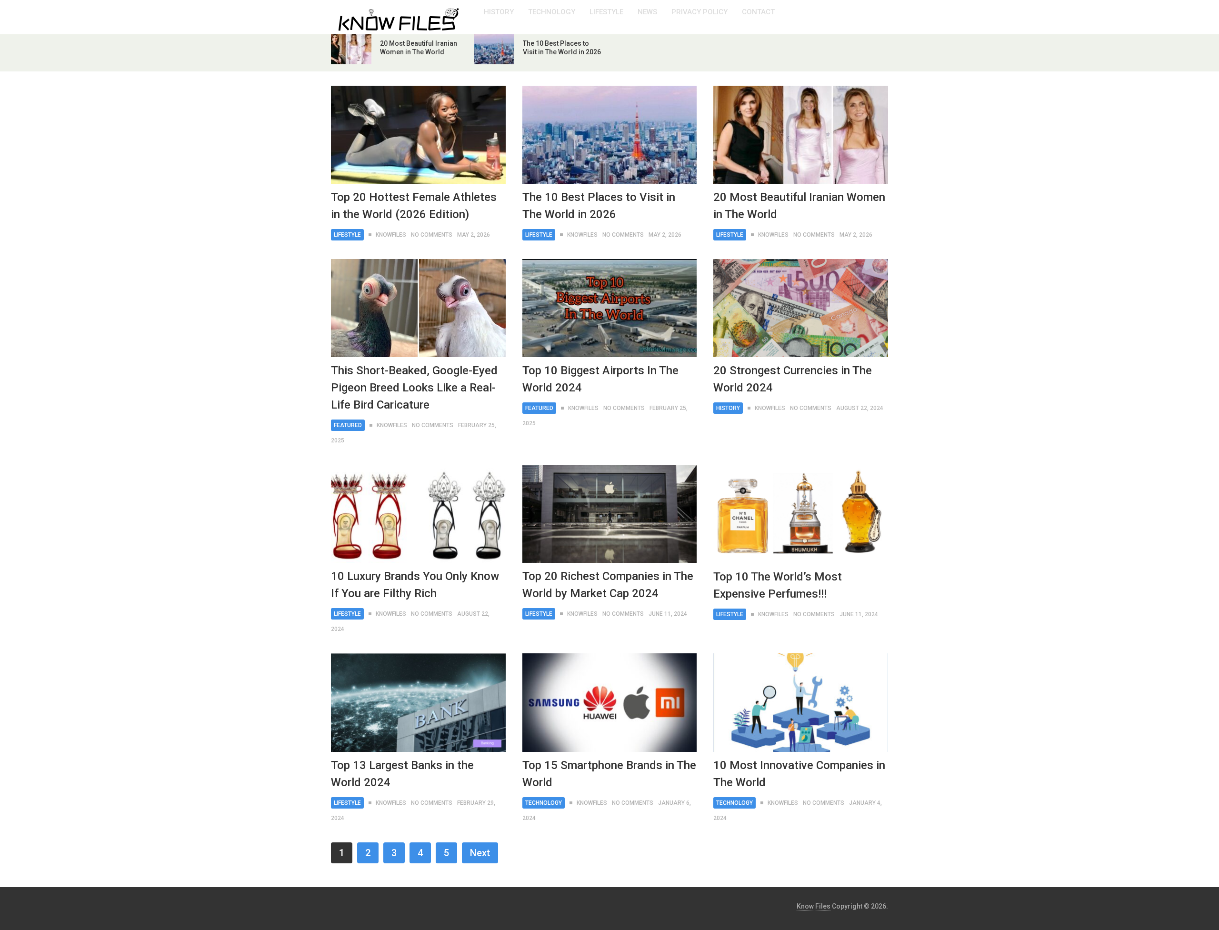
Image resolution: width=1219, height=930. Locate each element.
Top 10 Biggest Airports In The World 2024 (600, 379)
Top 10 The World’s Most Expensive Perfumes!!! (777, 585)
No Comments (431, 234)
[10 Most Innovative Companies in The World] (800, 702)
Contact (758, 12)
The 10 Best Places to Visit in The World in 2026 (598, 205)
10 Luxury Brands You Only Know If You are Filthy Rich (415, 585)
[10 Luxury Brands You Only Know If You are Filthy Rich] (418, 514)
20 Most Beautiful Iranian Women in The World (799, 205)
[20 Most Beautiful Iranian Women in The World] (800, 135)
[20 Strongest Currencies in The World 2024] (800, 308)
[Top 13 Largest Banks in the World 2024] (418, 702)
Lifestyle (606, 12)
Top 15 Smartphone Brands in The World (609, 774)
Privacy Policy (699, 12)
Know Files (813, 906)
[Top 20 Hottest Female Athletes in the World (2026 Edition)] (418, 135)
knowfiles (391, 234)
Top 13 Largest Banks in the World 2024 (402, 774)
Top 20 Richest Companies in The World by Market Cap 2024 (607, 585)
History (499, 12)
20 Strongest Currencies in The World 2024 (792, 379)
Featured (348, 425)
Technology (551, 12)
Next (480, 853)
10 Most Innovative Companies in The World (799, 774)
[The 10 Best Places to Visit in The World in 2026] (609, 135)
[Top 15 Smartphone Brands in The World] (609, 702)
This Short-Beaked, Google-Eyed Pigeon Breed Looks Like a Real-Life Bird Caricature (414, 387)
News (647, 12)
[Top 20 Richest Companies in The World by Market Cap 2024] (609, 514)
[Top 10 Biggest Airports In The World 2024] (609, 308)
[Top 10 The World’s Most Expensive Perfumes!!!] (800, 514)
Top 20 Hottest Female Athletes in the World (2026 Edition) (414, 205)
